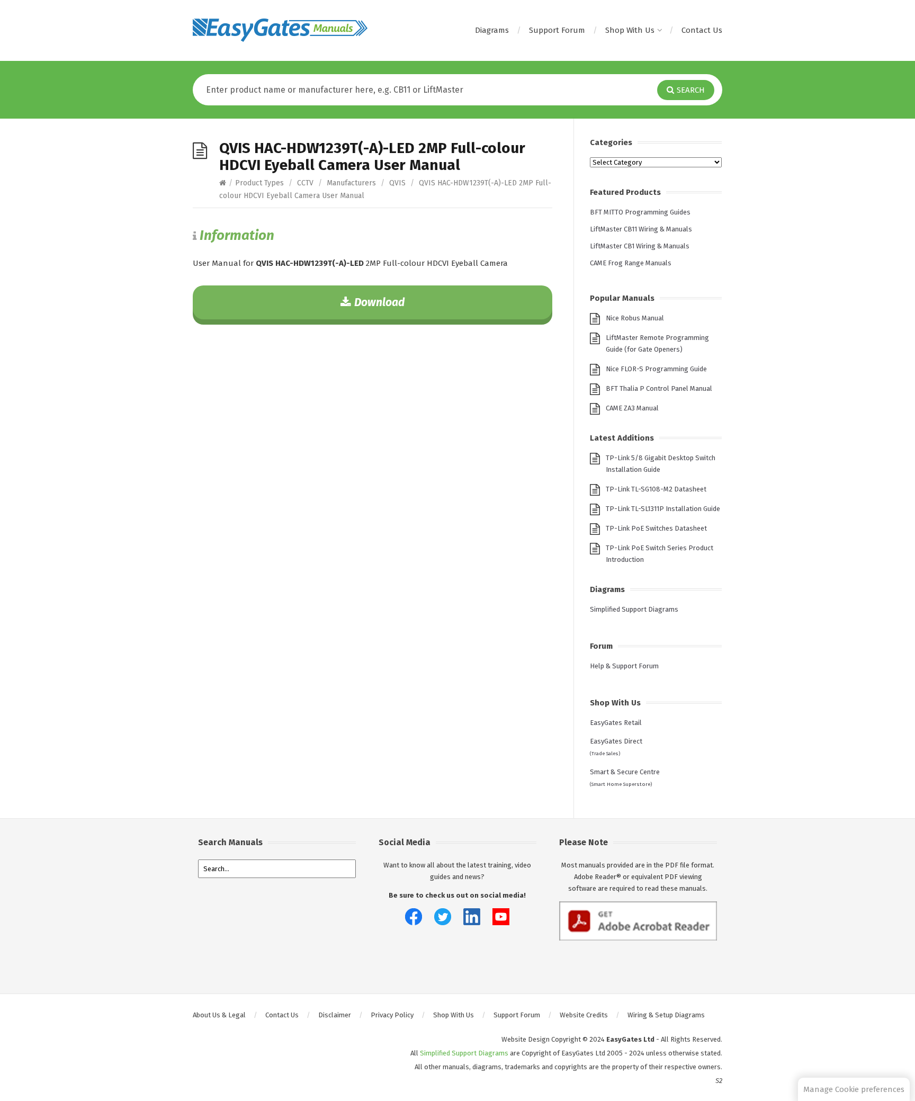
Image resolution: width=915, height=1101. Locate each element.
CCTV (305, 182)
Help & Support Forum (624, 666)
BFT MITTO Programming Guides (640, 212)
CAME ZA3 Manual (632, 408)
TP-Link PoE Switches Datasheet (656, 528)
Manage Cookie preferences (853, 1089)
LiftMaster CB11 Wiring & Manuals (641, 229)
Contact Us (701, 30)
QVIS (397, 182)
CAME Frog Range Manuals (630, 263)
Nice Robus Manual (635, 318)
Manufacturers (351, 182)
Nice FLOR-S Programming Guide (656, 369)
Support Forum (557, 30)
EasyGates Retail (616, 723)
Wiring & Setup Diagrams (666, 1015)
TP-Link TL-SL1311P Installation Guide (663, 509)
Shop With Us (629, 30)
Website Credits (584, 1015)
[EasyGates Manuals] (280, 30)
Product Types (259, 182)
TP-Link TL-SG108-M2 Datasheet (656, 489)
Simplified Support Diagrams (634, 609)
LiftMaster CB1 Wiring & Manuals (639, 246)
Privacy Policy (392, 1015)
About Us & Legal (219, 1015)
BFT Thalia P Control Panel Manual (659, 388)
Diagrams (492, 30)
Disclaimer (334, 1015)
